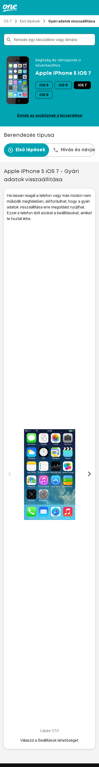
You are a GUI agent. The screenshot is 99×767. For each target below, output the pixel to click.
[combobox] (53, 39)
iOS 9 (44, 85)
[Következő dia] (89, 474)
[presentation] (49, 150)
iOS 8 (63, 85)
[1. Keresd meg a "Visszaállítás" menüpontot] (49, 474)
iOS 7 (82, 85)
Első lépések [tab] (30, 150)
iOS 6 (44, 95)
